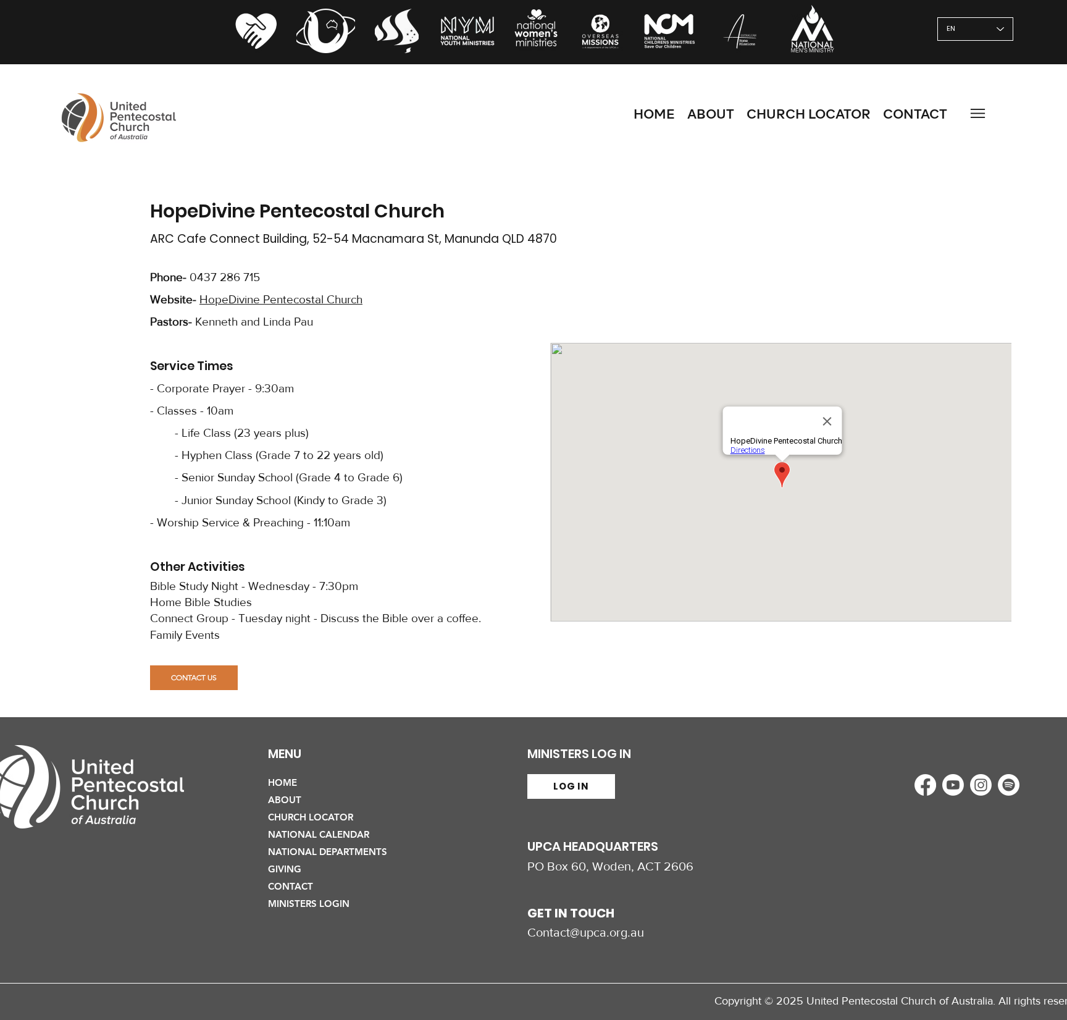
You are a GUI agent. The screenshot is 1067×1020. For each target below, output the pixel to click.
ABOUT (284, 800)
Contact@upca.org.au (585, 932)
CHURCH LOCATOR (310, 817)
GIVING (284, 869)
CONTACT (290, 886)
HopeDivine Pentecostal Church (280, 299)
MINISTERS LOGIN (308, 903)
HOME (282, 782)
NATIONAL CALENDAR (318, 834)
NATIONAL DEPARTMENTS (327, 852)
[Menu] (977, 113)
